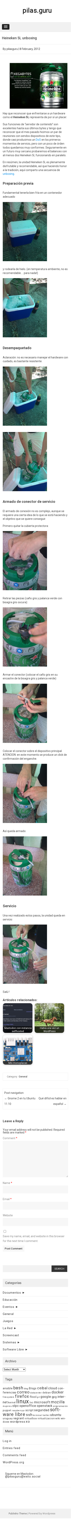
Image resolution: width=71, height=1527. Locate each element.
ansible (8, 1388)
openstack (45, 1406)
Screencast (11, 1335)
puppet (7, 1410)
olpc (15, 1406)
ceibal (42, 1388)
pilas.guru (37, 10)
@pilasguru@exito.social (22, 1476)
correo (23, 1392)
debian (46, 1392)
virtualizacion (46, 1418)
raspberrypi (18, 1410)
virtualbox (31, 1418)
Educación (10, 1300)
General (23, 1076)
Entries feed (11, 1448)
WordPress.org (13, 1462)
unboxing (8, 173)
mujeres (7, 1406)
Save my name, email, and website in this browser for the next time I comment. (34, 1239)
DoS (38, 139)
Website (8, 1215)
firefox (22, 1396)
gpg (54, 1396)
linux (22, 1401)
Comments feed (14, 1455)
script (29, 1410)
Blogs (33, 1388)
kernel (12, 1402)
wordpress (17, 1421)
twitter (46, 1415)
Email (7, 1199)
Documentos (12, 1292)
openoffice (27, 1406)
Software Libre (13, 1349)
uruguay (8, 1418)
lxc (31, 1402)
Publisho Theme (18, 1513)
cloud (52, 1388)
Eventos (8, 1307)
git (38, 1397)
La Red (8, 1328)
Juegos (8, 1321)
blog (26, 1388)
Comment (10, 1138)
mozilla (58, 1402)
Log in (7, 1441)
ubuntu (55, 1415)
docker (58, 1392)
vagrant (18, 1418)
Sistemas (9, 1342)
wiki (57, 1418)
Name (7, 1183)
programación (60, 1406)
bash (18, 1387)
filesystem (8, 1397)
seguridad (41, 1410)
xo (28, 1421)
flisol (33, 1396)
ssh (29, 1414)
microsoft (42, 1402)
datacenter (36, 1392)
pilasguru (12, 48)
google (46, 1397)
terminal (37, 1415)
